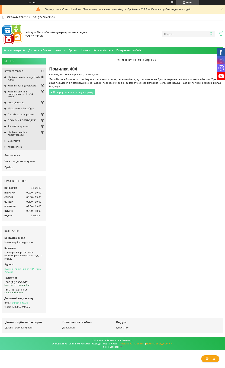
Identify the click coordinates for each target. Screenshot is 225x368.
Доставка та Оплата (39, 50)
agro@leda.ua (20, 302)
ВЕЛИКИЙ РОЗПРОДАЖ (22, 120)
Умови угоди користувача (19, 161)
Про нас (73, 50)
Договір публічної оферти (18, 327)
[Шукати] (211, 34)
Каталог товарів (12, 50)
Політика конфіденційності (159, 344)
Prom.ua (129, 340)
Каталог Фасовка (103, 50)
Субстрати (14, 140)
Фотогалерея (12, 155)
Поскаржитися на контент (132, 344)
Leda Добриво (16, 102)
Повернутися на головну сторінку (73, 92)
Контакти (60, 50)
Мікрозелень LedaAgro (21, 108)
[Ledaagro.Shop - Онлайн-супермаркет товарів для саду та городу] (12, 33)
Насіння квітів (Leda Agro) (22, 85)
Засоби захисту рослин (21, 114)
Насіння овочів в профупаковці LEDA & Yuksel (20, 94)
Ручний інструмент (18, 126)
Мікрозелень (15, 146)
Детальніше (68, 327)
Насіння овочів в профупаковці (17, 133)
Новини (85, 50)
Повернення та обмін (128, 50)
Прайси (8, 167)
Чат (213, 358)
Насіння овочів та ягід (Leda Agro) (24, 78)
